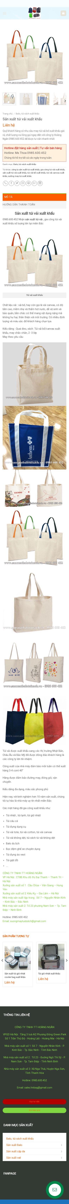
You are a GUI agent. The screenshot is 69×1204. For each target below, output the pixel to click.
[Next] (61, 58)
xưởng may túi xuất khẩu (19, 176)
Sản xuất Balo (14, 1145)
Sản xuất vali (13, 1157)
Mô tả (8, 197)
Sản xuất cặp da (15, 1151)
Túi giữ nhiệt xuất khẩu (49, 973)
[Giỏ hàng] (63, 13)
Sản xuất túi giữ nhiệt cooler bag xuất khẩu (15, 975)
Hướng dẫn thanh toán (19, 204)
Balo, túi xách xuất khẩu (27, 114)
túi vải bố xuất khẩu (36, 173)
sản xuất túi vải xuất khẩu (15, 173)
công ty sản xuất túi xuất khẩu (26, 169)
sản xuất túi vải (33, 219)
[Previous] (8, 58)
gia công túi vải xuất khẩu (53, 169)
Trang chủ (8, 114)
